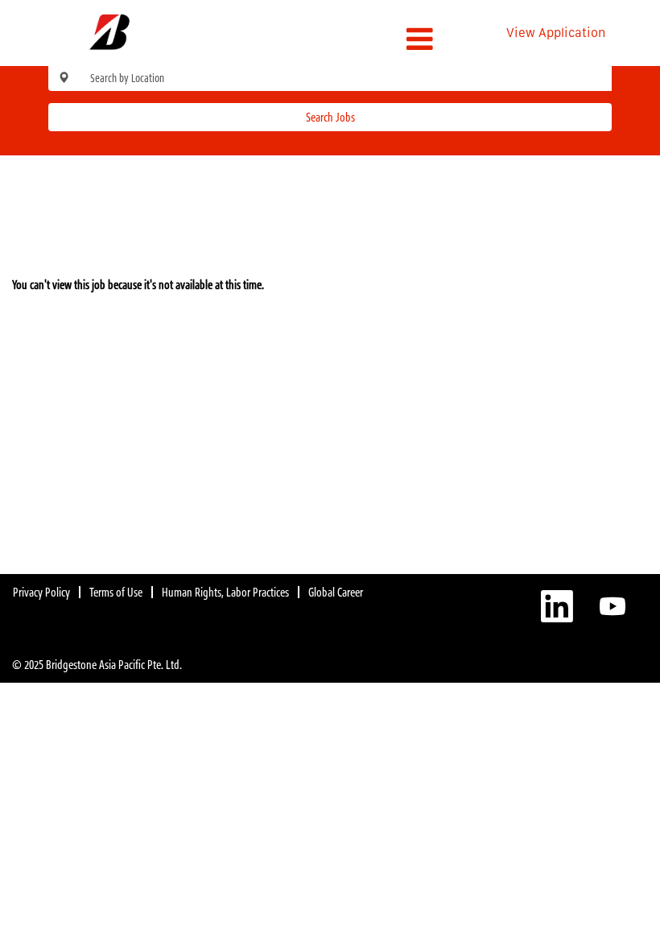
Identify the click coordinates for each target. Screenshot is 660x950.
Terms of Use (115, 592)
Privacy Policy (41, 592)
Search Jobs (330, 117)
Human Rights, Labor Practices (225, 592)
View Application (555, 32)
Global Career (335, 592)
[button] (329, 39)
